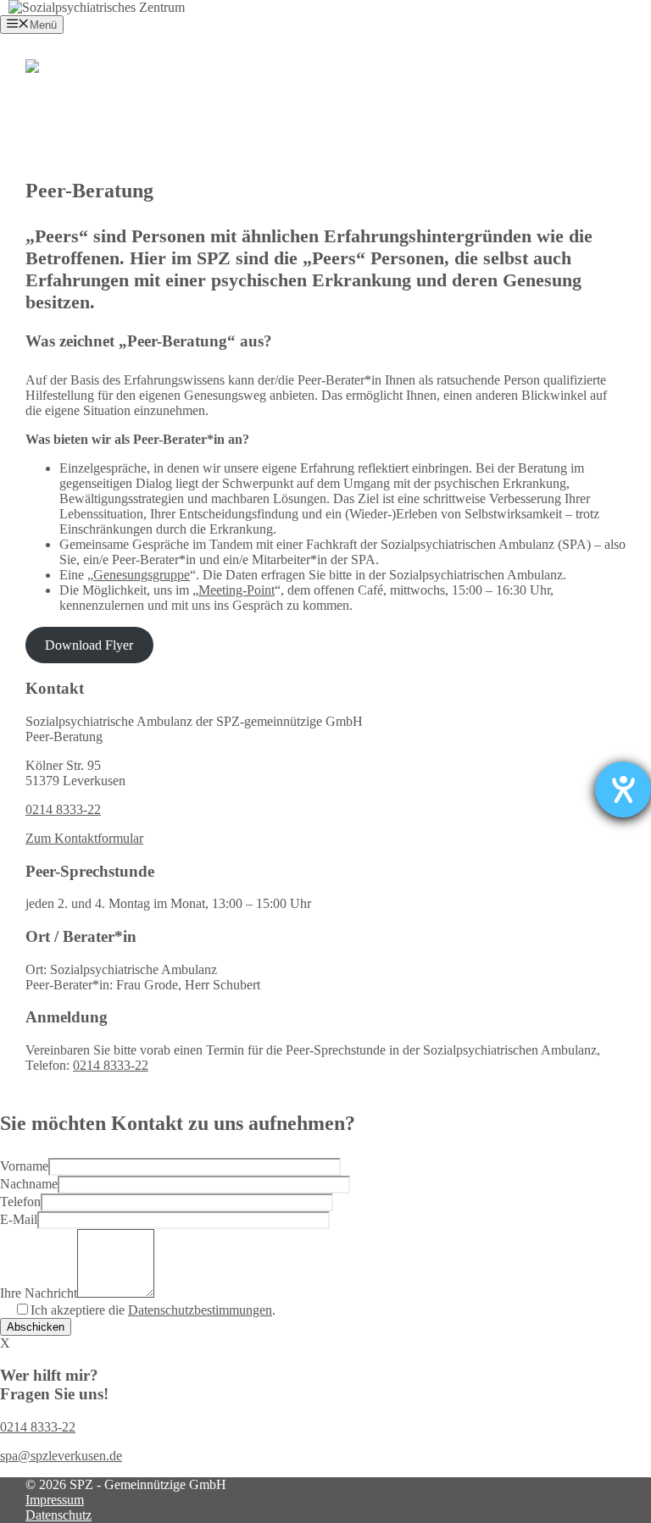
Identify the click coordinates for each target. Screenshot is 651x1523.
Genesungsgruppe (141, 575)
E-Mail (18, 1219)
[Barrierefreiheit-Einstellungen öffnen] (623, 789)
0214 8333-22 (63, 809)
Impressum (54, 1500)
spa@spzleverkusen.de (61, 1455)
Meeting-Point (236, 590)
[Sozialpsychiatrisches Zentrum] (96, 7)
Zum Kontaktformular (84, 838)
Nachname (29, 1184)
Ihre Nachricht (38, 1293)
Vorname (24, 1166)
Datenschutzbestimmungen (200, 1310)
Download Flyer (89, 645)
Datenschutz (58, 1515)
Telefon (20, 1201)
